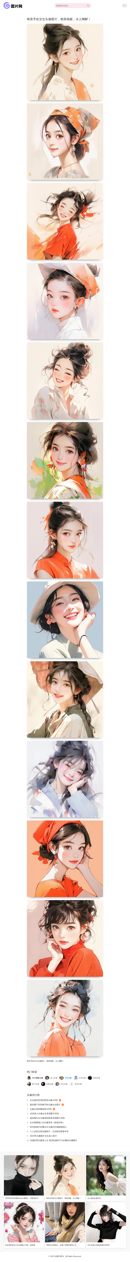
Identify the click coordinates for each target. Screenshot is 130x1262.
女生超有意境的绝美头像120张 (44, 1100)
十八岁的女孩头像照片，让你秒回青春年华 (49, 1131)
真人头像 (53, 1078)
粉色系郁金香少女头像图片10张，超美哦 (20, 1245)
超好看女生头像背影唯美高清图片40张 (47, 1118)
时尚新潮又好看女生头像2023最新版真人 (48, 1127)
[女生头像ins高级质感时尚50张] (106, 1222)
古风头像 (82, 1078)
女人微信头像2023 (94, 1198)
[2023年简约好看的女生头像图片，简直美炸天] (24, 1175)
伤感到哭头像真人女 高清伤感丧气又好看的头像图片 (53, 1140)
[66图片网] (13, 5)
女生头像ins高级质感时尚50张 (98, 1245)
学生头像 (64, 1084)
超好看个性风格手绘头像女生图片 (45, 1105)
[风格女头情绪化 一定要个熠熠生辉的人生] (65, 1222)
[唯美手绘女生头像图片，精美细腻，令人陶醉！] (65, 1175)
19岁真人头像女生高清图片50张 (44, 1113)
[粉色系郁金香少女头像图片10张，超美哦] (24, 1222)
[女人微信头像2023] (106, 1175)
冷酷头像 (49, 1084)
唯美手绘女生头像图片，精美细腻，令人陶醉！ (63, 1198)
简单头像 (78, 1084)
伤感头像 (96, 1078)
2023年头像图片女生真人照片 (43, 1136)
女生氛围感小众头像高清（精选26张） (47, 1122)
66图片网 (58, 1256)
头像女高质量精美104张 (41, 1109)
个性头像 (68, 1078)
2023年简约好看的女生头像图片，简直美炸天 (21, 1198)
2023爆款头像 (37, 1078)
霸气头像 (35, 1084)
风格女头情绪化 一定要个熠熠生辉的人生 (61, 1245)
